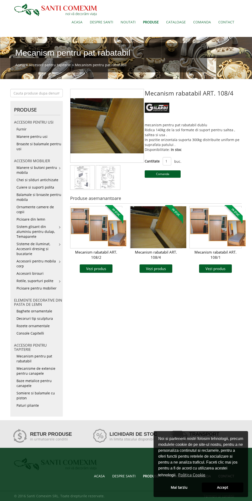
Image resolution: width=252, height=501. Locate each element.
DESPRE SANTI (101, 22)
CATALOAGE (176, 22)
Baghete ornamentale (34, 311)
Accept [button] (222, 487)
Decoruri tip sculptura (34, 318)
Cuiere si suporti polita (35, 187)
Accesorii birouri (30, 273)
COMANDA (202, 22)
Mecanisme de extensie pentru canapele (35, 371)
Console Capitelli (30, 333)
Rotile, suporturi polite (34, 280)
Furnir (21, 129)
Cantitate (152, 161)
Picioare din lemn (30, 219)
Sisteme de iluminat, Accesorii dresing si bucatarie (33, 249)
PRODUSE (151, 22)
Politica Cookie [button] (191, 475)
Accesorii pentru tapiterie (50, 65)
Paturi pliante (27, 405)
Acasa (20, 65)
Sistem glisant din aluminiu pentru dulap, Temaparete (35, 231)
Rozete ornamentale (33, 325)
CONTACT (226, 22)
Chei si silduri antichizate (37, 180)
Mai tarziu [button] (179, 487)
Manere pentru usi (31, 136)
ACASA (77, 22)
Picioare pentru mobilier (36, 288)
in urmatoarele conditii (49, 439)
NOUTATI (128, 22)
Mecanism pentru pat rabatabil (100, 65)
